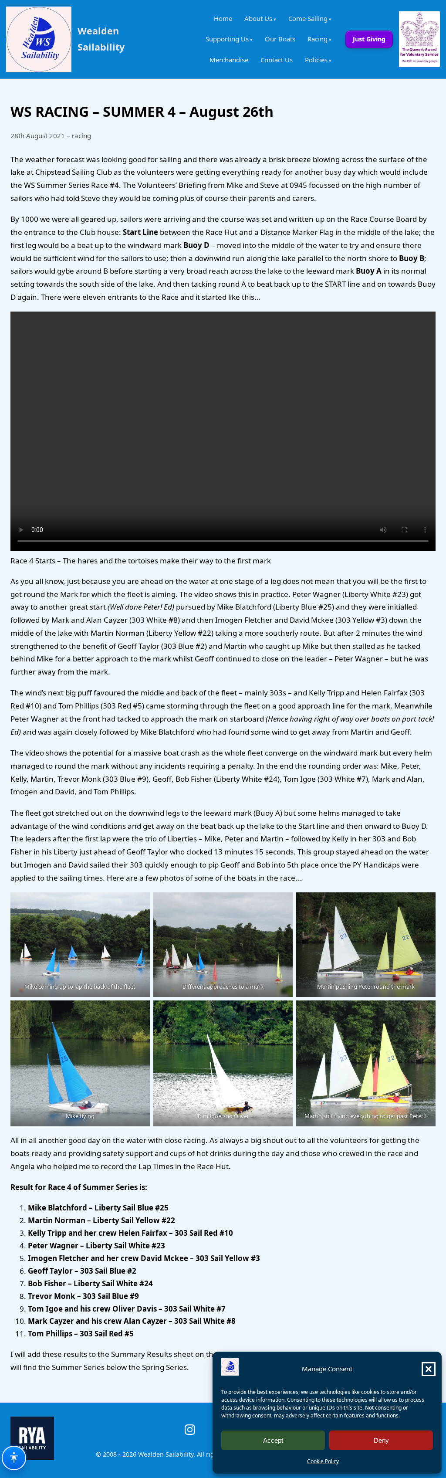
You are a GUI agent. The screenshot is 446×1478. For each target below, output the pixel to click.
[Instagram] (190, 1429)
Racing (317, 38)
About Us (258, 18)
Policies (316, 59)
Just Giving (369, 39)
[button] (428, 1369)
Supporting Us (227, 38)
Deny (381, 1440)
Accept (273, 1440)
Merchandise (228, 59)
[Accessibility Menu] (14, 1458)
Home (223, 18)
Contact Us (276, 59)
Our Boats (280, 38)
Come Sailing (308, 18)
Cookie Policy (323, 1461)
